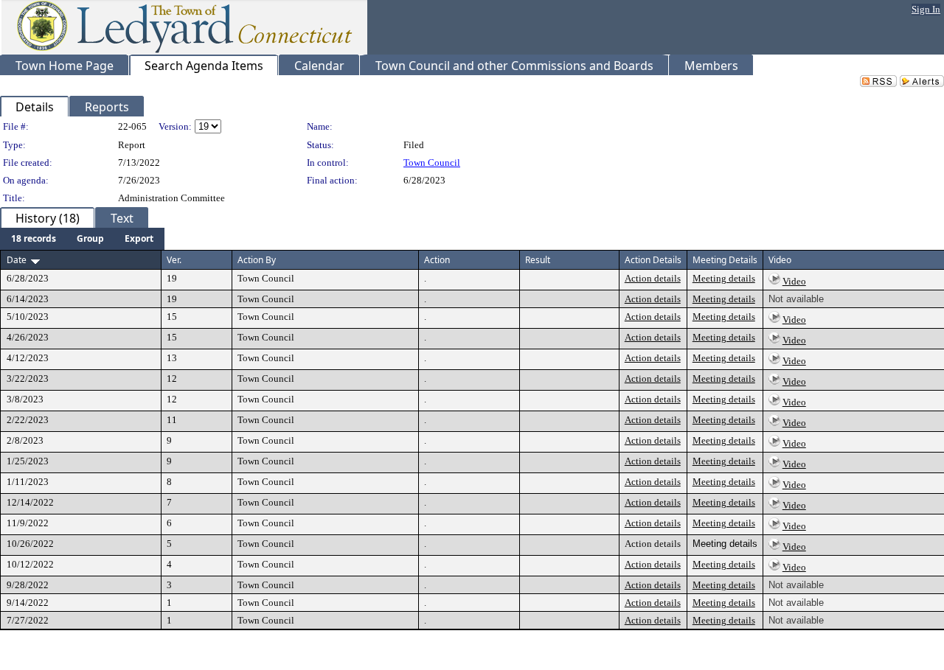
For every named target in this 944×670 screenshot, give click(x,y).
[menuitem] (33, 238)
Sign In (926, 9)
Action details (653, 278)
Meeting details (724, 278)
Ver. (174, 260)
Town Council (431, 162)
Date (17, 260)
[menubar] (82, 239)
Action (437, 260)
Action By (256, 260)
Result (537, 260)
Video (794, 281)
